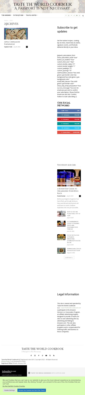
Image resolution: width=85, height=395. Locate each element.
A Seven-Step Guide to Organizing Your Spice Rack (67, 191)
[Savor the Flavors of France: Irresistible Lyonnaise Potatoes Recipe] (61, 237)
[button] (83, 16)
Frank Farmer (61, 196)
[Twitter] (79, 15)
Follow (77, 115)
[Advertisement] (69, 149)
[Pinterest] (71, 15)
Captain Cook (8, 47)
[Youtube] (76, 15)
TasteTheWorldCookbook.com (71, 308)
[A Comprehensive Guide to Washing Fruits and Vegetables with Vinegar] (61, 223)
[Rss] (54, 355)
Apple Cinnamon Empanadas (12, 43)
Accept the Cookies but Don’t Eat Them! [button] (32, 390)
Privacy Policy (5, 361)
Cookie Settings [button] (9, 390)
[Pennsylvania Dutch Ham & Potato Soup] (61, 251)
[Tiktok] (74, 15)
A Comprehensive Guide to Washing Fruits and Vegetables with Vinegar (73, 225)
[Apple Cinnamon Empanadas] (16, 33)
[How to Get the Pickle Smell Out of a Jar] (61, 214)
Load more (68, 257)
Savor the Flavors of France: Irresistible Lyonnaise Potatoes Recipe (73, 238)
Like (78, 110)
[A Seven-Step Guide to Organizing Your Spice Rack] (69, 177)
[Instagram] (68, 15)
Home (6, 20)
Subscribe (76, 132)
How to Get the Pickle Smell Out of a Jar (73, 213)
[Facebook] (66, 15)
